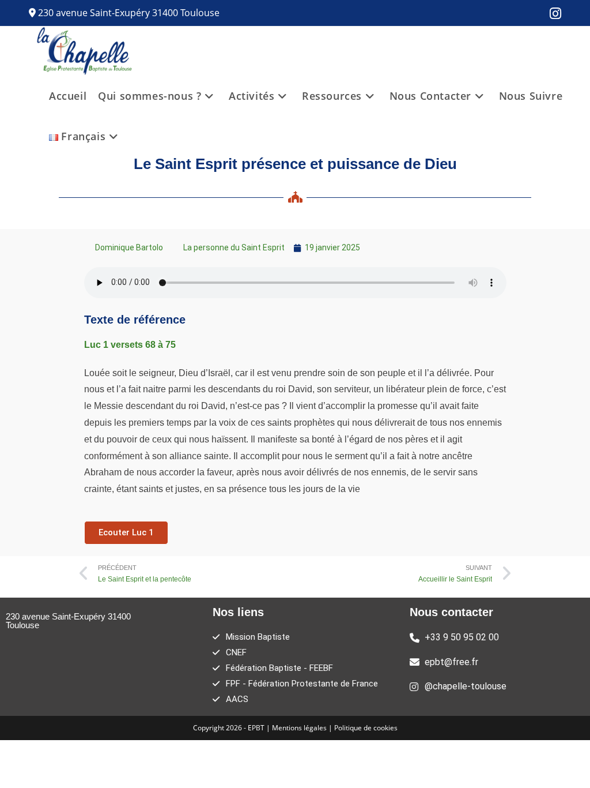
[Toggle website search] (137, 136)
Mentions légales (300, 728)
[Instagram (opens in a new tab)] (552, 13)
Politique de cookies (366, 728)
